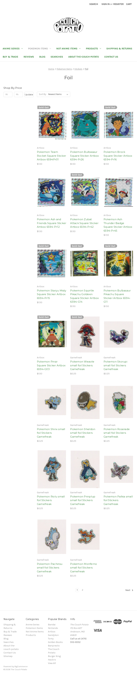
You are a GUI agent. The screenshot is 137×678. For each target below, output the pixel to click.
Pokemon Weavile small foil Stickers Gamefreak (82, 365)
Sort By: (42, 94)
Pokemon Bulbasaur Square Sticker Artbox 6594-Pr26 (84, 155)
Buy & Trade (10, 56)
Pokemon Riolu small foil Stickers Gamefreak (51, 500)
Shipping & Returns (119, 48)
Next (128, 590)
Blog (42, 56)
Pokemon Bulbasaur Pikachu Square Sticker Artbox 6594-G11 (117, 296)
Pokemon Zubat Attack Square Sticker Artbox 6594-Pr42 (84, 223)
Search (93, 4)
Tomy (51, 638)
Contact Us (111, 56)
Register (118, 4)
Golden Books (55, 642)
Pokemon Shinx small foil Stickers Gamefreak (51, 433)
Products (92, 48)
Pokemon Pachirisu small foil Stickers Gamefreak (49, 567)
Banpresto (54, 645)
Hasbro (52, 659)
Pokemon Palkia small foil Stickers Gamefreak (118, 500)
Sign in (106, 4)
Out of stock (51, 130)
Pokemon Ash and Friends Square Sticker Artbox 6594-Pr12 (51, 223)
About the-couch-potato (83, 56)
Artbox (51, 631)
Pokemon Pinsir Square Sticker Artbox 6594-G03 (51, 365)
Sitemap (8, 656)
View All (52, 663)
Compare (50, 125)
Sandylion (53, 635)
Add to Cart (85, 130)
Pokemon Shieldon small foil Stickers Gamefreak (82, 433)
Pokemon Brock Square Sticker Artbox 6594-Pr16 (118, 155)
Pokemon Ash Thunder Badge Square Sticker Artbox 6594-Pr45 (118, 225)
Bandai (51, 624)
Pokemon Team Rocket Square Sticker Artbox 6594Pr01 (51, 155)
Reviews (29, 56)
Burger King (54, 656)
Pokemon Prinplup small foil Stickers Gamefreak (82, 500)
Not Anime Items (66, 48)
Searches (57, 56)
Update (29, 94)
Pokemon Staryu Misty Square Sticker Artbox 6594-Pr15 (51, 294)
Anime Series (11, 48)
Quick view (51, 119)
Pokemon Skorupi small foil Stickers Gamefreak (115, 365)
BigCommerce (21, 666)
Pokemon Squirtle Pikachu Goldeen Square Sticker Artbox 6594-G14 (84, 296)
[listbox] (59, 94)
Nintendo (53, 628)
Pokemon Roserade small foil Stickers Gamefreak (117, 433)
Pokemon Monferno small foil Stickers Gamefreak (83, 567)
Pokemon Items (38, 48)
